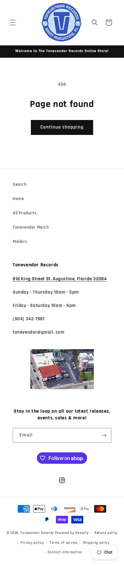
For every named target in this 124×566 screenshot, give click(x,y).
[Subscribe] (104, 435)
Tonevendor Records (37, 533)
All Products (24, 213)
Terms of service (63, 543)
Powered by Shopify (72, 533)
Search (20, 184)
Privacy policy (32, 543)
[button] (13, 23)
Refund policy (105, 533)
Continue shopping (62, 127)
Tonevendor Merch (31, 227)
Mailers (20, 241)
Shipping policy (96, 543)
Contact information (65, 552)
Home (18, 199)
